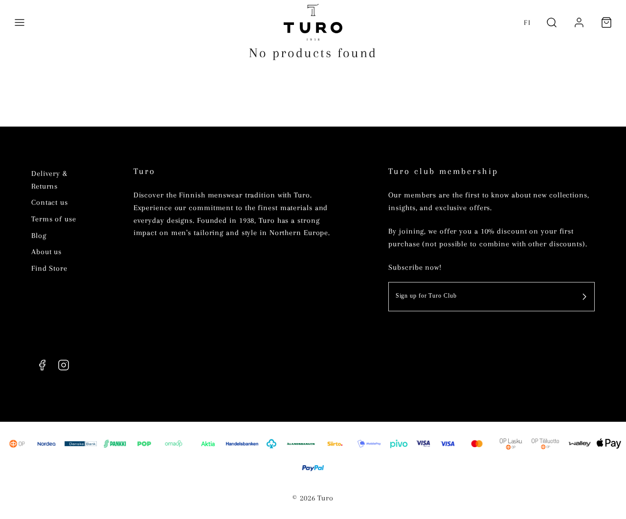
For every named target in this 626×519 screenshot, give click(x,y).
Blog (38, 235)
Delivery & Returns (49, 180)
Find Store (49, 268)
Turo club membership (443, 171)
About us (46, 251)
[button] (19, 22)
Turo (145, 171)
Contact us (49, 202)
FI (527, 22)
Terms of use (53, 219)
